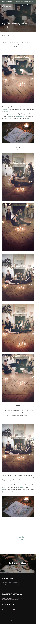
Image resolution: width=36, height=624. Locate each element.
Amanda (9, 116)
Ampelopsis (5, 109)
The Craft (18, 51)
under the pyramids (20, 538)
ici (25, 480)
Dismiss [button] (25, 3)
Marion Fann (19, 116)
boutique (14, 492)
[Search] (23, 5)
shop (28, 118)
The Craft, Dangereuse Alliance (18, 420)
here (6, 111)
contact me (13, 585)
